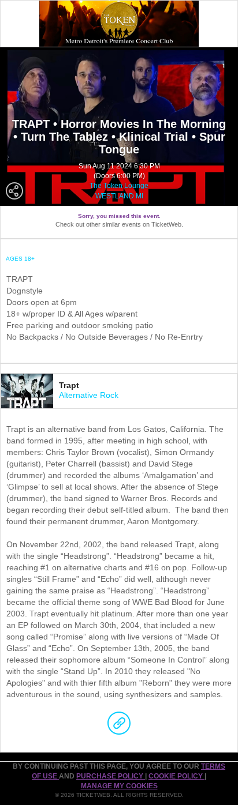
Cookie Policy (176, 776)
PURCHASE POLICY (110, 776)
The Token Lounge (119, 186)
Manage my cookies (119, 786)
